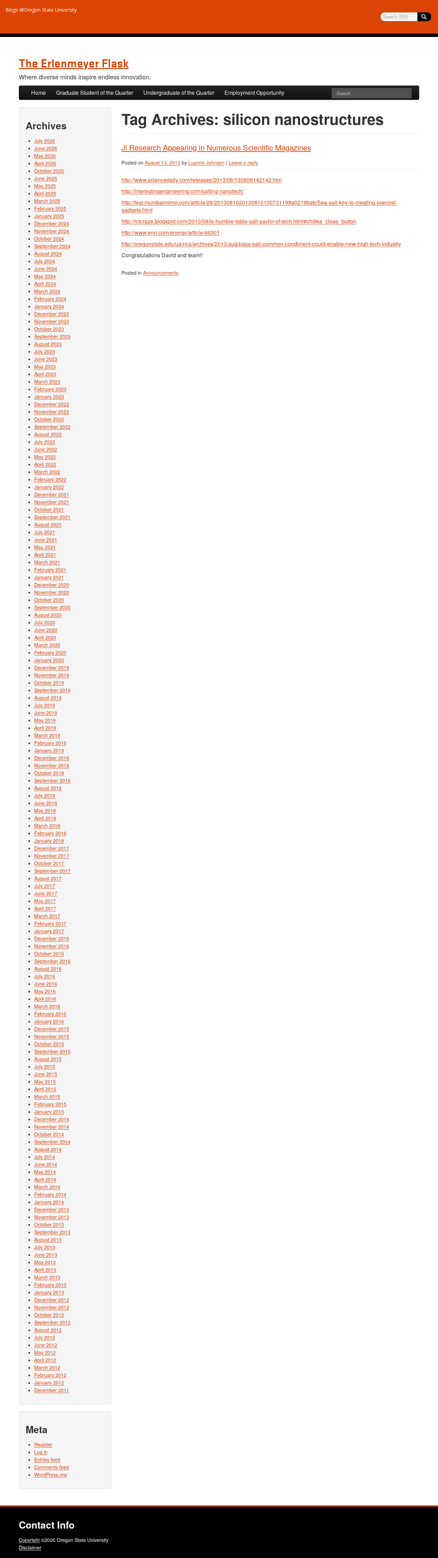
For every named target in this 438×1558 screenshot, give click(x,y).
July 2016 (44, 976)
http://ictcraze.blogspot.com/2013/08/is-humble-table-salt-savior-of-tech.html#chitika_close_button (239, 221)
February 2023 (50, 389)
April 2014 (45, 1179)
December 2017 (51, 848)
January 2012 (49, 1382)
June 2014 (45, 1164)
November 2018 (51, 765)
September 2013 (52, 1232)
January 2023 (49, 396)
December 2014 (51, 1119)
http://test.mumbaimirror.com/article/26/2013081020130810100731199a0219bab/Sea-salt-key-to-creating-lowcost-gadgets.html (259, 206)
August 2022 (48, 434)
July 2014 (44, 1156)
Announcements (160, 272)
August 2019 (48, 697)
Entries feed (47, 1459)
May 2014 (45, 1171)
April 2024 (45, 283)
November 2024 (51, 231)
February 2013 (50, 1284)
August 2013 (48, 1239)
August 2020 (48, 614)
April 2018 (45, 818)
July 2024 (44, 261)
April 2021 (45, 554)
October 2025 (49, 170)
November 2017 (51, 855)
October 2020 (49, 599)
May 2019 (45, 720)
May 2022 (45, 456)
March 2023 (47, 381)
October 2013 (49, 1224)
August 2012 (48, 1329)
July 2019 (44, 705)
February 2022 (50, 479)
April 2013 (45, 1269)
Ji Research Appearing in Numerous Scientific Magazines (216, 147)
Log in (41, 1452)
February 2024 (50, 298)
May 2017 (45, 900)
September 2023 (52, 336)
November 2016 (51, 946)
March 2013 (47, 1277)
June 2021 (45, 539)
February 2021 (50, 569)
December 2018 (51, 757)
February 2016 (50, 1013)
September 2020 (52, 607)
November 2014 (51, 1126)
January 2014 (49, 1201)
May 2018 (45, 810)
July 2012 (44, 1337)
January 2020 (49, 660)
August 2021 (48, 524)
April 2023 (45, 374)
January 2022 (49, 486)
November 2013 (51, 1216)
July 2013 (44, 1247)
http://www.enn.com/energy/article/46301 (170, 232)
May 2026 (45, 155)
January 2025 (49, 215)
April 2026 (45, 163)
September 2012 (52, 1322)
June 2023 (45, 358)
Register (43, 1444)
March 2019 (47, 735)
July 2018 (44, 795)
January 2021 (49, 577)
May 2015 (45, 1081)
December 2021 (51, 494)
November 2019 (51, 675)
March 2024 (47, 291)
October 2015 (49, 1043)
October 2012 (49, 1314)
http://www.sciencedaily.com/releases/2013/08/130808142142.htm (201, 180)
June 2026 (45, 148)
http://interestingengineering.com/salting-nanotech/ (182, 191)
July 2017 (44, 885)
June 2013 (45, 1254)
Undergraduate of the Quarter (178, 92)
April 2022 (45, 464)
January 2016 (49, 1021)
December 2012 (51, 1299)
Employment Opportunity (254, 92)
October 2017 (49, 863)
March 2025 (47, 200)
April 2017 (45, 908)
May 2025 (45, 185)
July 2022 (44, 441)
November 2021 (51, 501)
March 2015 (47, 1096)
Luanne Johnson (206, 162)
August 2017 (48, 878)
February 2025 (50, 208)
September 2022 (52, 426)
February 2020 (50, 652)
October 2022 (49, 419)
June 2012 (45, 1344)
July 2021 (44, 532)
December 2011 (51, 1390)
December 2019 (51, 667)
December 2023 (51, 313)
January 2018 (49, 840)
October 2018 (49, 772)
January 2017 (49, 930)
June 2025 (45, 178)
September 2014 (52, 1141)
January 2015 (49, 1111)
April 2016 (45, 998)
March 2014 (47, 1186)
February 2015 (50, 1104)
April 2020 (45, 637)
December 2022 (51, 404)
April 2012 (45, 1359)
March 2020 (47, 644)
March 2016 (47, 1006)
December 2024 (51, 223)
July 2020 (44, 622)
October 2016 (49, 953)
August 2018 (48, 787)
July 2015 (44, 1066)
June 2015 (45, 1073)
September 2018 (52, 780)
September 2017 (52, 870)
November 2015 (51, 1036)
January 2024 (49, 306)
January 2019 (49, 750)
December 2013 (51, 1209)
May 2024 (45, 276)
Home (38, 92)
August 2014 (48, 1149)
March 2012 (47, 1367)
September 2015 (52, 1051)
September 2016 (52, 961)
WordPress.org (50, 1474)
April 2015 (45, 1089)
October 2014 (49, 1134)
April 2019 (45, 727)
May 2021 (45, 547)
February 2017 (50, 923)
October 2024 (49, 238)
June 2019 (45, 712)
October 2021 (49, 509)
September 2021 (52, 517)
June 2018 (45, 803)
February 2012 (50, 1375)
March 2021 (47, 562)
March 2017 (47, 915)
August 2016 (48, 968)
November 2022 (51, 411)
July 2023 (44, 351)
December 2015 (51, 1028)
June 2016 (45, 983)
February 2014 (50, 1194)
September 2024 (52, 246)
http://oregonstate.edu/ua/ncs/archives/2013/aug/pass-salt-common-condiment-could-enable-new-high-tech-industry (261, 244)
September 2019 (52, 690)
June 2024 (45, 268)
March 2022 (47, 471)
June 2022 (45, 449)
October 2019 (49, 682)
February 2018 (50, 833)
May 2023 (45, 366)
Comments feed (51, 1467)
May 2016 (45, 991)
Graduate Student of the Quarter (94, 92)
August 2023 (48, 343)
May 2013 (45, 1262)
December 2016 (51, 938)
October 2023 (49, 328)
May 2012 (45, 1352)
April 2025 (45, 193)
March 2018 (47, 825)
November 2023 (51, 321)
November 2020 (51, 592)
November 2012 (51, 1307)
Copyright (29, 1539)
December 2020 (51, 584)
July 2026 (44, 140)
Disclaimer (30, 1547)
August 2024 (48, 253)
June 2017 (45, 893)
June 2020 (45, 629)
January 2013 (49, 1292)
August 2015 (48, 1058)
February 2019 (50, 742)
